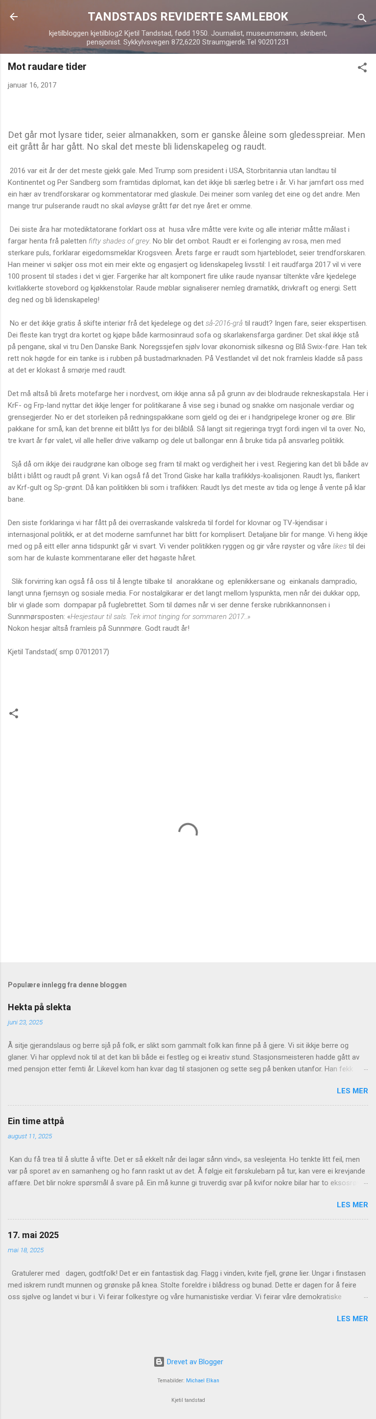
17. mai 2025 (33, 1235)
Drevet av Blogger (194, 1361)
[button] (362, 69)
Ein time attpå (36, 1121)
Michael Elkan (202, 1380)
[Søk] (362, 20)
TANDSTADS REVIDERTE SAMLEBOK (188, 16)
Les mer (352, 1090)
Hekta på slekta (39, 1007)
